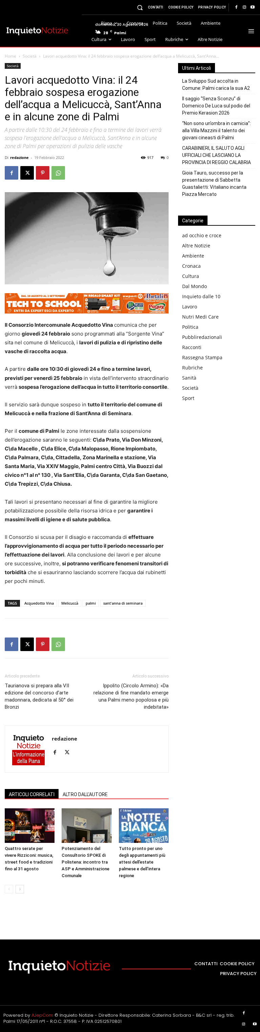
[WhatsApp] (58, 173)
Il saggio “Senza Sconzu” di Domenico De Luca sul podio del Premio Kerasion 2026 (216, 106)
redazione (19, 157)
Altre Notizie (196, 245)
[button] (140, 7)
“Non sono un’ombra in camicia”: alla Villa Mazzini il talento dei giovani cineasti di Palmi (216, 130)
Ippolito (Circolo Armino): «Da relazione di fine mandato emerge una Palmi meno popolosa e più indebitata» (131, 696)
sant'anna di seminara (123, 603)
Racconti (191, 347)
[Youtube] (252, 7)
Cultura (190, 276)
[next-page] (20, 889)
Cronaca (191, 266)
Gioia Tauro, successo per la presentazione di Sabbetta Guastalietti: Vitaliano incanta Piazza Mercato (214, 183)
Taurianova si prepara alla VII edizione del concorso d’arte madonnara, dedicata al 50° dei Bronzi (39, 696)
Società (30, 56)
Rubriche (192, 367)
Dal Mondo (194, 286)
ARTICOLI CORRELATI (32, 794)
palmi (91, 603)
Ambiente (193, 255)
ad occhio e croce (201, 235)
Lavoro (189, 306)
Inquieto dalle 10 (201, 296)
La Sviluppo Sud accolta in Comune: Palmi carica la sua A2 (216, 84)
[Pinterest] (42, 173)
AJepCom (42, 1015)
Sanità (189, 378)
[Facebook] (236, 7)
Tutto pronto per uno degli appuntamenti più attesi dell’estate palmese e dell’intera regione (142, 862)
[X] (27, 173)
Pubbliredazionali (202, 337)
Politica (190, 327)
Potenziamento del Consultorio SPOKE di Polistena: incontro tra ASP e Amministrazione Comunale (85, 862)
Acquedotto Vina (39, 603)
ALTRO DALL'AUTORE (85, 794)
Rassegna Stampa (202, 357)
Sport (188, 398)
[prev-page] (9, 889)
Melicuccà (69, 603)
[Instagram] (244, 7)
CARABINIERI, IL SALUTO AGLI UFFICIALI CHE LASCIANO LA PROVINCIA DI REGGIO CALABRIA (216, 155)
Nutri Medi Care (200, 316)
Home (10, 56)
